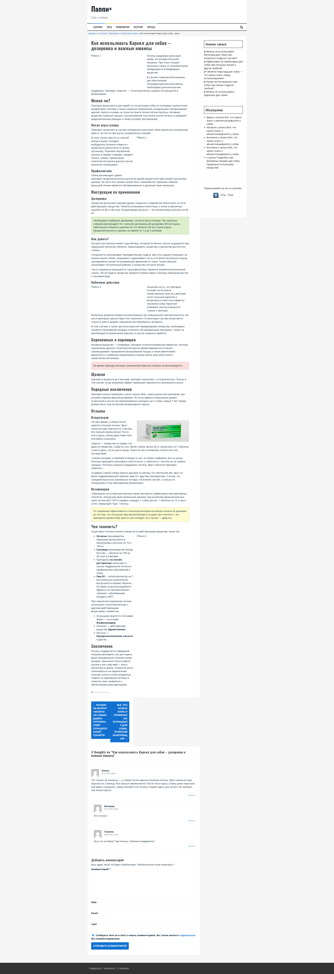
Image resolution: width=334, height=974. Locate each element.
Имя (94, 902)
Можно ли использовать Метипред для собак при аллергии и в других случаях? (220, 55)
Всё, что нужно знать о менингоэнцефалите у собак (224, 121)
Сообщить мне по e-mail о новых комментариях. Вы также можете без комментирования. (143, 937)
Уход (109, 27)
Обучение (138, 27)
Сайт (94, 924)
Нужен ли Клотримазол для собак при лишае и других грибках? (220, 85)
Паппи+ (101, 9)
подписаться (187, 935)
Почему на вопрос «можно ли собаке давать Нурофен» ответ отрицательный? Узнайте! (100, 720)
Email (94, 913)
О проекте (123, 968)
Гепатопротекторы (101, 692)
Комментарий (101, 869)
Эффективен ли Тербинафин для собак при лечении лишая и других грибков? (223, 65)
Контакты (109, 968)
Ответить (191, 795)
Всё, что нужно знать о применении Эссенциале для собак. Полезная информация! (120, 721)
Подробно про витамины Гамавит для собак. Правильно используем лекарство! (223, 162)
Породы (151, 27)
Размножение (123, 27)
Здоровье (98, 27)
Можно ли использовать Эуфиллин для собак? (219, 93)
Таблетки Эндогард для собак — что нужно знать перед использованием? (223, 75)
